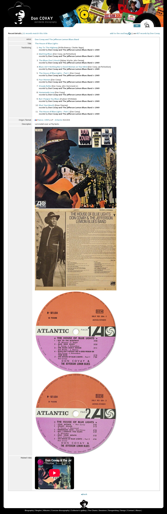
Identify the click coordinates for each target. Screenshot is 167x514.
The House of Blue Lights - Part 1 (54, 73)
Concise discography (60, 510)
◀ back (84, 494)
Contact (130, 510)
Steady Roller (45, 86)
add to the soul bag (119, 33)
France (40, 120)
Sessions (103, 510)
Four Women (44, 80)
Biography (29, 510)
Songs (123, 510)
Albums (46, 510)
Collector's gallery (78, 510)
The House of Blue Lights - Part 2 (54, 111)
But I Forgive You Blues (49, 99)
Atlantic (58, 120)
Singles (38, 510)
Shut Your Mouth (46, 105)
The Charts (92, 510)
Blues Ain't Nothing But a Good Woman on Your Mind (63, 67)
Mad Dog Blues (46, 54)
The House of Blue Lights (46, 43)
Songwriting (113, 510)
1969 (46, 120)
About (138, 510)
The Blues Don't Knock (49, 60)
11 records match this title (35, 33)
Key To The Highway (48, 47)
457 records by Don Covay (148, 33)
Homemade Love (46, 92)
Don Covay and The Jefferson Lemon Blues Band (57, 39)
